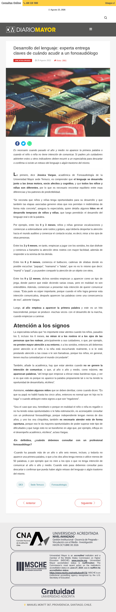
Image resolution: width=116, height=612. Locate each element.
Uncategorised (23, 60)
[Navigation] (90, 29)
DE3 (21, 484)
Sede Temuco (37, 484)
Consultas (11, 3)
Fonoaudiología (59, 484)
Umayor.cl (110, 3)
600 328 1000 (32, 3)
